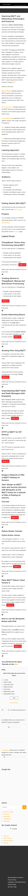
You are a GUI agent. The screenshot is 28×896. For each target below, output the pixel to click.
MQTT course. (18, 209)
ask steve (16, 231)
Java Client (7, 689)
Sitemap (10, 877)
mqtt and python (8, 840)
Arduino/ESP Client (9, 694)
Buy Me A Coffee (8, 812)
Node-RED (6, 821)
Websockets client (9, 691)
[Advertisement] (14, 786)
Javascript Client (8, 684)
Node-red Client (8, 687)
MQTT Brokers (7, 838)
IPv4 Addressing (6, 118)
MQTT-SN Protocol (7, 107)
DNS (3, 127)
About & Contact (18, 877)
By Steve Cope (12, 887)
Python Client (7, 682)
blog (16, 664)
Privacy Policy (12, 880)
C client (6, 680)
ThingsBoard (5, 750)
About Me (6, 814)
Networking (6, 816)
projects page (5, 222)
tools (20, 539)
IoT (14, 82)
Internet (5, 843)
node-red (6, 836)
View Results (14, 703)
